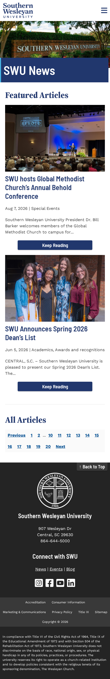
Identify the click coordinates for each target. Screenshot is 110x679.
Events (56, 569)
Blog (70, 569)
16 (10, 446)
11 (59, 435)
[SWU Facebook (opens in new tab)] (49, 584)
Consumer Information (68, 602)
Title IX (83, 612)
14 (87, 435)
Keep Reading (55, 245)
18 (29, 446)
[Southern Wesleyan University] (55, 491)
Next (60, 446)
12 (69, 435)
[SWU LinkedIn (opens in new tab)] (71, 584)
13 (78, 435)
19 (38, 446)
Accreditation (35, 602)
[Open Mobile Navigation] (103, 10)
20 (48, 446)
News (40, 569)
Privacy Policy (62, 612)
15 (97, 435)
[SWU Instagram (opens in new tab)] (39, 584)
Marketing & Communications (24, 612)
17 (19, 446)
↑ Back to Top (92, 466)
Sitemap (101, 612)
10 (50, 435)
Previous (17, 435)
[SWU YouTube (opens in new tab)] (60, 584)
